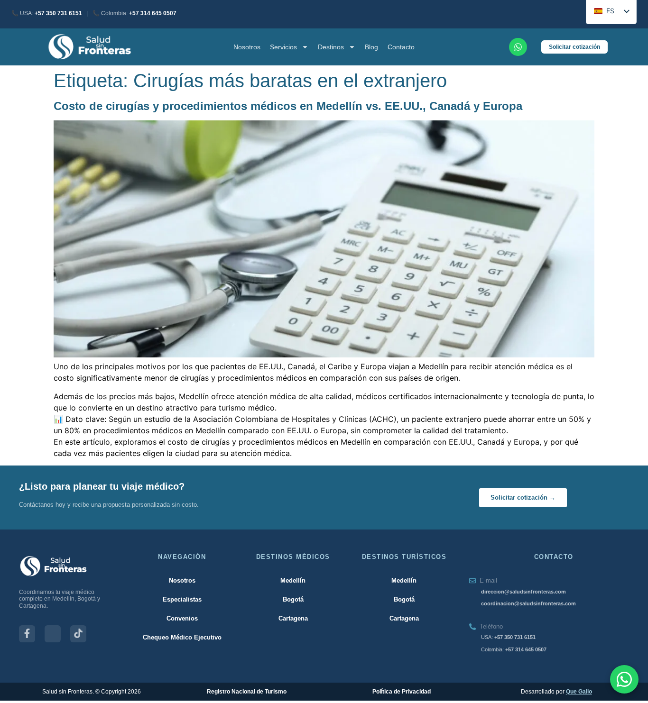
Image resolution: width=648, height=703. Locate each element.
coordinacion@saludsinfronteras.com (528, 603)
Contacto (401, 47)
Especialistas (182, 599)
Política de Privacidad (401, 691)
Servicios (283, 47)
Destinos (331, 47)
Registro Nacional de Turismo (247, 691)
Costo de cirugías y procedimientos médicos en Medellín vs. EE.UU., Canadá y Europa (288, 106)
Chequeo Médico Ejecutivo (182, 637)
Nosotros (246, 47)
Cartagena (293, 618)
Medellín (292, 580)
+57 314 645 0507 (152, 13)
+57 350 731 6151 (58, 13)
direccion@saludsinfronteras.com (523, 591)
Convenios (182, 618)
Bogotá (293, 599)
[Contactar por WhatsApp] (624, 679)
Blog (371, 47)
